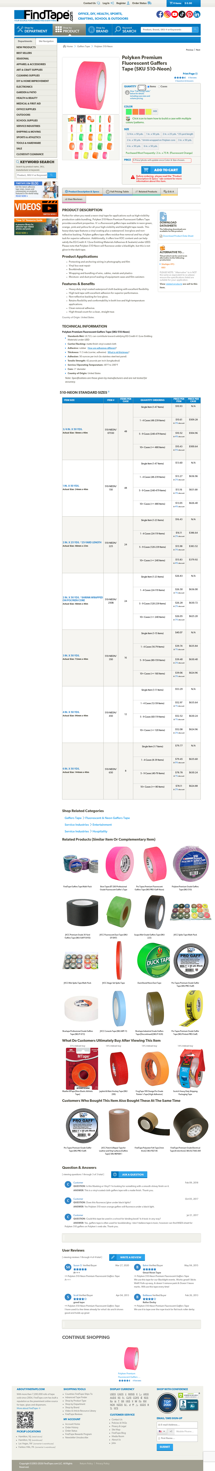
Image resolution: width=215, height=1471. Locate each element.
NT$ (116, 1408)
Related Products (147, 192)
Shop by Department (75, 1404)
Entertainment (102, 824)
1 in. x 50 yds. (153, 134)
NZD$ (120, 1405)
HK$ (128, 1401)
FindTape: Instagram (167, 14)
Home (69, 46)
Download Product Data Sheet (178, 236)
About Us (116, 1440)
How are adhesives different (102, 348)
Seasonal (22, 59)
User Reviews (74, 199)
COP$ (136, 1398)
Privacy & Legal (119, 1426)
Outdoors (23, 115)
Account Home (72, 1424)
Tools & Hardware (28, 143)
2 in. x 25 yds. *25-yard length (178, 134)
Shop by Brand (72, 1407)
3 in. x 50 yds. (185, 140)
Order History (71, 1427)
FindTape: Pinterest (189, 14)
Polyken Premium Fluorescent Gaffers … (129, 1377)
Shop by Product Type (75, 1401)
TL (111, 1408)
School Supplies (27, 121)
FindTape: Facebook (159, 14)
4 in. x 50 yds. (134, 146)
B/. (125, 1405)
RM (144, 1401)
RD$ (146, 1398)
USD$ (113, 1394)
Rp (111, 1401)
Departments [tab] (25, 41)
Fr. (123, 1398)
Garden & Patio (26, 92)
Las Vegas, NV (25, 1443)
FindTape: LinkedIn (196, 14)
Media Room (118, 1436)
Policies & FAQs (119, 1423)
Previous (189, 50)
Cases (164, 86)
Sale (19, 149)
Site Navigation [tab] (46, 41)
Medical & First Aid (28, 104)
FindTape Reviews (73, 1414)
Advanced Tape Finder (76, 1397)
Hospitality (100, 831)
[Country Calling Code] (162, 1431)
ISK (122, 1401)
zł (130, 1405)
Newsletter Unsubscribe (76, 1437)
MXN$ (131, 1394)
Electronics (24, 87)
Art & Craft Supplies (29, 70)
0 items (182, 3)
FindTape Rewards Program (78, 1434)
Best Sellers (24, 53)
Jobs (114, 1443)
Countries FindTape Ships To (79, 1394)
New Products (26, 47)
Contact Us (117, 1419)
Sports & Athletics (28, 137)
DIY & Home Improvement (32, 81)
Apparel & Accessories (31, 64)
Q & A (170, 192)
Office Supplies (26, 109)
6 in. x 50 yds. (151, 146)
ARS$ (146, 1394)
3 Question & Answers (184, 81)
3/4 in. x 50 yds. (135, 134)
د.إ (140, 1394)
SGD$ (143, 1405)
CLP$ (128, 1398)
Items (153, 86)
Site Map (116, 1430)
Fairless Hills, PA (26, 1447)
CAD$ (120, 1394)
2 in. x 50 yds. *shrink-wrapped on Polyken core (151, 140)
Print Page (189, 74)
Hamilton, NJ (24, 1436)
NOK (112, 1405)
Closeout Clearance (30, 154)
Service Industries (77, 824)
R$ (119, 1398)
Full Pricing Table (119, 192)
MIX (155, 111)
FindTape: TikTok (182, 14)
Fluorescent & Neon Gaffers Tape (107, 818)
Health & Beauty (26, 98)
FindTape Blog (119, 1433)
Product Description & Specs (83, 192)
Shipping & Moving (28, 132)
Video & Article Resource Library (80, 1411)
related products (174, 284)
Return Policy (86, 1463)
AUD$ (113, 1398)
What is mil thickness (118, 352)
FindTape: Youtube (174, 14)
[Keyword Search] (51, 175)
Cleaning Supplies (28, 76)
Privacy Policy (103, 1463)
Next (198, 50)
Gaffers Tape (83, 46)
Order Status (71, 1431)
